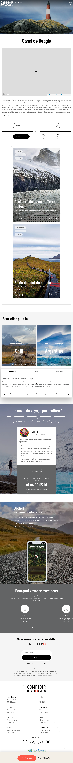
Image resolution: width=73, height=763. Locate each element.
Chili (19, 348)
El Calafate (29, 421)
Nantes (10, 717)
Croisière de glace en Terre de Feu (35, 204)
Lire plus (4, 115)
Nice (41, 717)
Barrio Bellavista (19, 417)
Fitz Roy (38, 421)
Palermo (55, 421)
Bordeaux (11, 697)
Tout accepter (59, 393)
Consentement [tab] (13, 371)
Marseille (43, 707)
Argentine (54, 348)
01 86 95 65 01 (36, 484)
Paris (9, 727)
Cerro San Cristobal (45, 417)
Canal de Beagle (32, 417)
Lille (41, 697)
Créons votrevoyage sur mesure (27, 758)
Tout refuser (13, 393)
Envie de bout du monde (33, 282)
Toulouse (43, 727)
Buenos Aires (18, 421)
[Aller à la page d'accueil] (7, 3)
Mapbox (50, 94)
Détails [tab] (36, 371)
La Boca (46, 421)
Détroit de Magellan (60, 417)
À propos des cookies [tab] (60, 371)
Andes (9, 417)
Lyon (9, 707)
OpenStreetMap (57, 94)
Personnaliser (35, 393)
